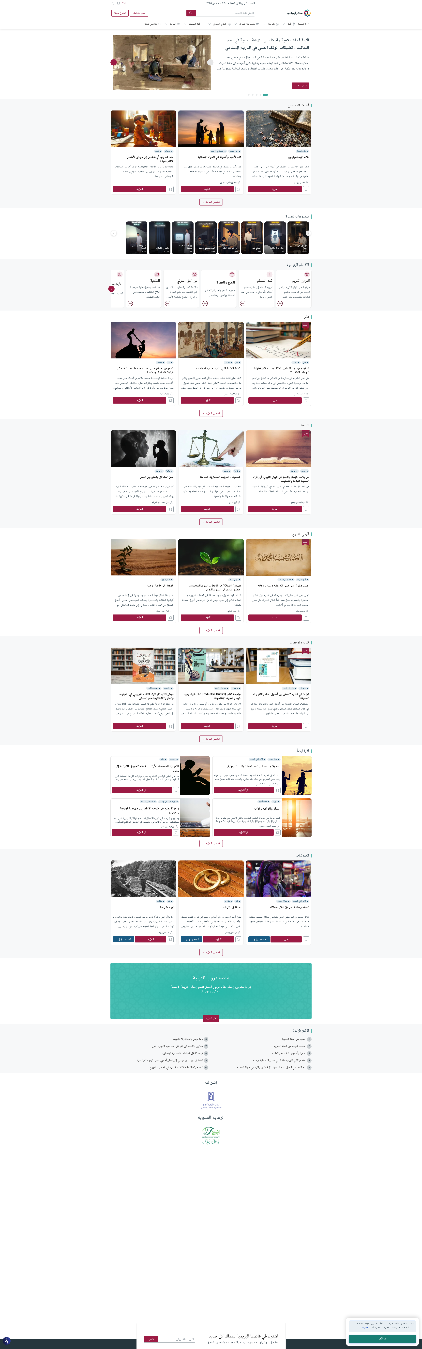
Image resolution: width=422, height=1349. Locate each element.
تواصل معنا (150, 24)
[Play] (256, 939)
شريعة (271, 24)
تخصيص (365, 1328)
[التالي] (308, 233)
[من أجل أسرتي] (167, 303)
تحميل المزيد (213, 202)
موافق (382, 1338)
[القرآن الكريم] (280, 303)
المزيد (173, 24)
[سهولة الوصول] (118, 3)
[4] (249, 95)
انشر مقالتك (139, 13)
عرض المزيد (300, 85)
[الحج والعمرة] (205, 303)
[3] (253, 95)
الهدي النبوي (219, 24)
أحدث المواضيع (298, 105)
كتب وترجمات (247, 24)
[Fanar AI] (6, 1341)
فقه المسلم (194, 24)
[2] (257, 95)
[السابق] (113, 233)
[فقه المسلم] (242, 303)
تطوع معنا (120, 13)
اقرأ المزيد (243, 790)
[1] (261, 95)
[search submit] (191, 13)
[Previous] (210, 62)
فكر (289, 24)
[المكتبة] (130, 303)
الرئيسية (301, 24)
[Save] (306, 189)
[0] (265, 94)
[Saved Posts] (113, 3)
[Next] (113, 62)
